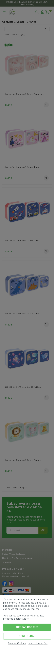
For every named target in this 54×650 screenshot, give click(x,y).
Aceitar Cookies (27, 627)
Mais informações (38, 643)
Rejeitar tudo (17, 643)
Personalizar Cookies (27, 636)
